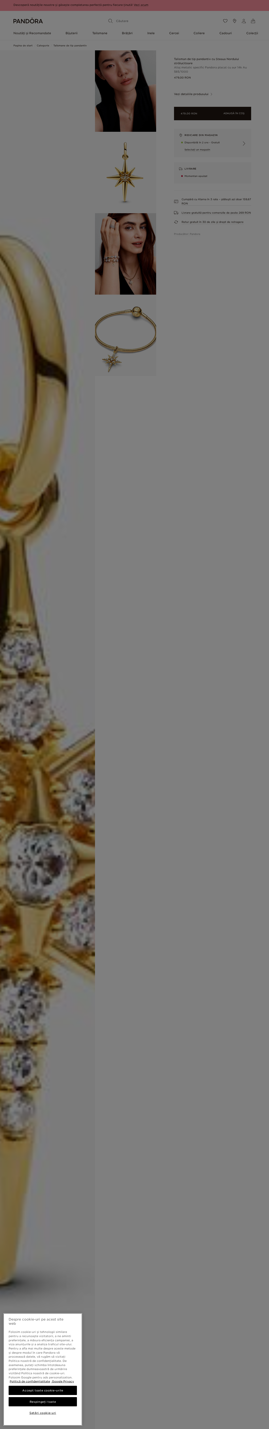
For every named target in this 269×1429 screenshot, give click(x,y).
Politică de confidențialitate (30, 1381)
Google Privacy (62, 1381)
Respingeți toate (43, 1401)
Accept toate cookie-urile (42, 1390)
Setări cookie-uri (42, 1413)
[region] (42, 1369)
